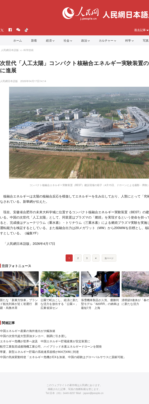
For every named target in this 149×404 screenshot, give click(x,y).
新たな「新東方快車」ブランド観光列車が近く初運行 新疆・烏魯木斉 (19, 304)
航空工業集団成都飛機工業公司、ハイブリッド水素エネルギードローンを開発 (51, 346)
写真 (146, 40)
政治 (84, 40)
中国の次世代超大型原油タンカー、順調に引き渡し (33, 336)
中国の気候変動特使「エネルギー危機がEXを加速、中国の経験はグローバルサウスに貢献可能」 (63, 357)
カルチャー (106, 40)
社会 (66, 40)
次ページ (109, 258)
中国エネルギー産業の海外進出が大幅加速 (27, 331)
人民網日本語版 (10, 50)
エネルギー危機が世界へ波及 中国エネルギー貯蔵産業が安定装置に (45, 341)
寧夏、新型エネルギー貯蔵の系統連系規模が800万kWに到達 (39, 352)
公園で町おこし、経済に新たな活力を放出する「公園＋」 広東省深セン (61, 304)
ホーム (17, 40)
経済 (49, 40)
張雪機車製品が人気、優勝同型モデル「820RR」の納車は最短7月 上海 (100, 304)
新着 (34, 40)
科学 (128, 40)
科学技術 (28, 50)
